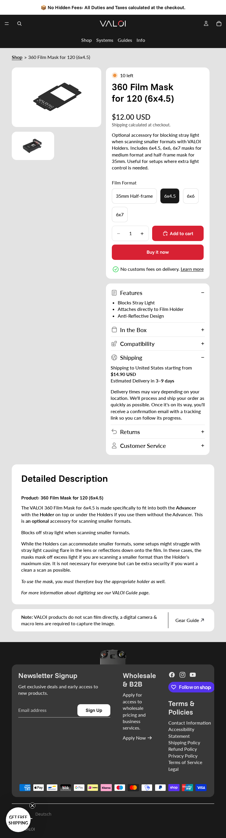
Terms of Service (185, 762)
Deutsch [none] (43, 814)
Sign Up (94, 710)
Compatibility (137, 343)
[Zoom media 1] (56, 97)
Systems (104, 40)
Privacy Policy (182, 755)
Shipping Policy (184, 742)
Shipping (131, 357)
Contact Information (189, 722)
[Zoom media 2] (33, 146)
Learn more (192, 269)
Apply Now (134, 737)
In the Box (133, 329)
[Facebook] (171, 674)
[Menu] (7, 23)
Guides (125, 40)
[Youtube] (192, 674)
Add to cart (181, 233)
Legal (173, 769)
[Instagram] (182, 674)
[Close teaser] (32, 806)
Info (141, 40)
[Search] (19, 23)
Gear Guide (187, 620)
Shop (86, 40)
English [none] (22, 814)
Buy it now (158, 252)
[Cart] (218, 23)
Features (131, 292)
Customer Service (143, 445)
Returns (130, 431)
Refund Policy (182, 749)
